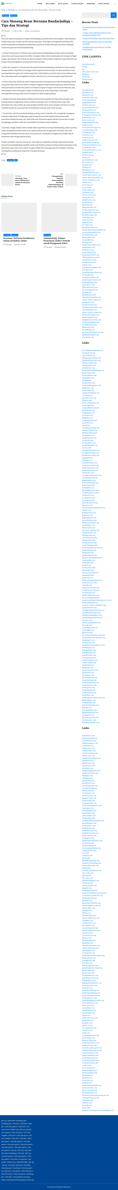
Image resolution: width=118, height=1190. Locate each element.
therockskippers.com (90, 290)
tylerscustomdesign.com (91, 127)
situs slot (11, 1135)
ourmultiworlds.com (89, 97)
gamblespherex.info (89, 555)
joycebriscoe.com (88, 765)
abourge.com (87, 910)
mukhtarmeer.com (89, 1010)
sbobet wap (15, 1129)
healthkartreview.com (90, 978)
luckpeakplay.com (89, 690)
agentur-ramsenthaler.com (92, 557)
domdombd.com (88, 665)
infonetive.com (88, 250)
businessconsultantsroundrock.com (95, 1095)
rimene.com (86, 265)
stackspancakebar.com (90, 277)
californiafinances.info (90, 257)
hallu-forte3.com (88, 285)
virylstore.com (87, 135)
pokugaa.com (87, 707)
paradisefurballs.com (90, 445)
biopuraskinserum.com (90, 255)
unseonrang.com (88, 500)
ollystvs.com (86, 510)
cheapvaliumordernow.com (92, 617)
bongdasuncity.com (89, 438)
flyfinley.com (87, 400)
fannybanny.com (88, 675)
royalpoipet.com (88, 640)
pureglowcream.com (89, 227)
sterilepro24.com (88, 592)
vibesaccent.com (88, 755)
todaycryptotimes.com (90, 1043)
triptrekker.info (88, 562)
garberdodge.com (88, 117)
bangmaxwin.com (88, 247)
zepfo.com (86, 1033)
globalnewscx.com (89, 513)
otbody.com (86, 182)
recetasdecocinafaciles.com (92, 895)
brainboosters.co (88, 760)
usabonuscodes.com (89, 1045)
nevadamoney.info (89, 262)
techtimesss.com (88, 132)
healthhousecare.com (90, 975)
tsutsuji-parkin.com (89, 885)
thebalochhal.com (89, 750)
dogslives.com (87, 515)
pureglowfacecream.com (91, 212)
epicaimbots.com (88, 950)
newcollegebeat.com (90, 785)
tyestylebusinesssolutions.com (93, 637)
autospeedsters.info (89, 542)
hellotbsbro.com (88, 488)
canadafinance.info (89, 260)
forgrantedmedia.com (90, 122)
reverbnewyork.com (89, 788)
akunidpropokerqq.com (90, 860)
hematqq (26, 1165)
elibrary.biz (86, 868)
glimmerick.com (88, 780)
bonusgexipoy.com (89, 657)
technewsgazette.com (90, 210)
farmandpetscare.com (90, 490)
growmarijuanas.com (90, 470)
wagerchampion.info (90, 545)
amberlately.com (88, 763)
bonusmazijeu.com (89, 650)
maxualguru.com (88, 435)
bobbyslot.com (87, 418)
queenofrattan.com (89, 520)
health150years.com (89, 140)
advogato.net (87, 165)
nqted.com (86, 1015)
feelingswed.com (88, 960)
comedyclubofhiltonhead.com (93, 610)
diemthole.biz (87, 202)
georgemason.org (88, 353)
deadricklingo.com (89, 550)
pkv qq (3, 1120)
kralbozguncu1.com (89, 998)
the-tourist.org (87, 162)
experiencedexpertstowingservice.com (96, 600)
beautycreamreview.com (91, 930)
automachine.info (88, 540)
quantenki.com (87, 577)
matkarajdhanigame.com (91, 385)
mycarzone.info (88, 570)
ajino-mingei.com (89, 815)
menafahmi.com (88, 1008)
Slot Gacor (63, 4)
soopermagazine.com (90, 1053)
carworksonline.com (89, 130)
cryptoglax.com (88, 808)
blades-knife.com (88, 528)
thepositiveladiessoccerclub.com (94, 893)
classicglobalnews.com (90, 1098)
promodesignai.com (89, 1070)
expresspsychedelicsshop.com (93, 955)
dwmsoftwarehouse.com (91, 945)
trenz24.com (87, 187)
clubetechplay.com (89, 662)
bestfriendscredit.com (90, 865)
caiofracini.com (88, 495)
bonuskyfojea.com (89, 652)
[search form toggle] (115, 3)
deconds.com (87, 1105)
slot (16, 160)
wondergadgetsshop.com (91, 848)
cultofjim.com (87, 778)
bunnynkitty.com (88, 237)
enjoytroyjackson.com (90, 948)
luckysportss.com (88, 687)
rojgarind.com (87, 458)
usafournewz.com (88, 748)
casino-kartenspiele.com (91, 175)
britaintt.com (87, 1103)
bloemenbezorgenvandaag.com (93, 230)
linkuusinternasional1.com (92, 840)
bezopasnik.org (87, 240)
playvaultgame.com (89, 710)
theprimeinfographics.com (92, 615)
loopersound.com (88, 800)
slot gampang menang (21, 1177)
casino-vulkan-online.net (91, 300)
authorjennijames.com (90, 880)
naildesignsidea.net (89, 898)
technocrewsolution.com (91, 145)
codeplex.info (87, 855)
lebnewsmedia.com (89, 835)
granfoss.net (86, 292)
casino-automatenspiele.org (92, 177)
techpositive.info (88, 498)
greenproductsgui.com (90, 453)
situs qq (13, 1150)
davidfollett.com (88, 783)
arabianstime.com (89, 923)
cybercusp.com (87, 1100)
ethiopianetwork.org (90, 478)
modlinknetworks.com (90, 682)
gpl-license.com (88, 970)
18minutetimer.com (89, 463)
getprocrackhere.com (90, 670)
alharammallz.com (89, 915)
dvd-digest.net (87, 270)
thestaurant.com (88, 642)
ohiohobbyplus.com (89, 810)
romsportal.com (88, 715)
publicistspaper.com (89, 1073)
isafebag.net (86, 167)
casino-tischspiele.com (91, 180)
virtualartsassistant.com (91, 612)
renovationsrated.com (90, 1060)
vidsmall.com (87, 585)
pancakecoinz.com (89, 398)
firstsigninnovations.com (91, 115)
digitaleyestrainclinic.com (92, 307)
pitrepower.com (88, 302)
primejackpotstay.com (90, 705)
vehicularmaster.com (90, 753)
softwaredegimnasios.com (92, 1050)
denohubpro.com (88, 525)
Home (40, 4)
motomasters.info (88, 567)
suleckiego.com (88, 337)
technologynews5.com (90, 1035)
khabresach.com (88, 327)
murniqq (19, 1165)
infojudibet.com (88, 378)
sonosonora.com (88, 838)
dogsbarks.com (87, 943)
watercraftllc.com (88, 908)
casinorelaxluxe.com (90, 660)
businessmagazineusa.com (92, 580)
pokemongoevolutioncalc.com (93, 697)
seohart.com (86, 1065)
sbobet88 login (22, 1162)
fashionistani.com (89, 958)
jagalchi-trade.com (89, 798)
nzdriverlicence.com (90, 1018)
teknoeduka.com (88, 1038)
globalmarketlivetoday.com (92, 968)
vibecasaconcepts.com (90, 572)
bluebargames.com (89, 110)
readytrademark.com (90, 1058)
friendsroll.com (88, 843)
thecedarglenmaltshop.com (92, 350)
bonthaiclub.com (88, 828)
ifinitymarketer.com (89, 677)
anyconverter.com (89, 195)
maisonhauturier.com (90, 1003)
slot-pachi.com (87, 440)
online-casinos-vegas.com (92, 312)
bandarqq (85, 74)
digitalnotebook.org (89, 433)
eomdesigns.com (88, 560)
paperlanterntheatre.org (91, 903)
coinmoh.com (87, 933)
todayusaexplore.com (90, 743)
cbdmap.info (86, 380)
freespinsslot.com (89, 443)
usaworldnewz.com (89, 740)
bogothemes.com (88, 813)
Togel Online (103, 4)
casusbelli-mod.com (89, 830)
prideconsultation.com (90, 403)
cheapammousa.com (89, 890)
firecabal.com (87, 963)
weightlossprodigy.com (90, 428)
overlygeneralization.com (91, 475)
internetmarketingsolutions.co (93, 508)
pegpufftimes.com (89, 102)
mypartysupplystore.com (91, 770)
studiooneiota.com (89, 532)
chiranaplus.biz (87, 275)
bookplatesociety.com (90, 833)
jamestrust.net (87, 185)
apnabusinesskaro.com (90, 335)
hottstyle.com (87, 988)
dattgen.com (87, 938)
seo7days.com (87, 225)
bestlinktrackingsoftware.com (93, 645)
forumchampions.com (90, 107)
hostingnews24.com (89, 985)
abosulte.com (87, 1078)
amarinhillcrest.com (89, 160)
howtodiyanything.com (90, 990)
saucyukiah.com (88, 90)
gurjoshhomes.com (89, 823)
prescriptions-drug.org (90, 142)
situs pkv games (11, 1126)
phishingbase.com (89, 700)
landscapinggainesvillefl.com (93, 1000)
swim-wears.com (88, 120)
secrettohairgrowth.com (91, 232)
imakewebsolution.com (91, 393)
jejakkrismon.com (89, 200)
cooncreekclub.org (89, 100)
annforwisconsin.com (90, 773)
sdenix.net (86, 157)
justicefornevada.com (90, 483)
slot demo (14, 1159)
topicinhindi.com (88, 355)
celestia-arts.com (88, 105)
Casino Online (77, 4)
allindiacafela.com (89, 295)
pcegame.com (87, 1023)
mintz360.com (87, 423)
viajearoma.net (87, 883)
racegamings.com (88, 702)
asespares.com (87, 920)
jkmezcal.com (87, 632)
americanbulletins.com (90, 918)
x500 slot (21, 1126)
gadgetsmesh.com (89, 480)
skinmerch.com (88, 790)
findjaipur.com (87, 775)
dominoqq (86, 76)
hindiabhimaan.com (89, 325)
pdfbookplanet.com (89, 518)
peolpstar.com (87, 125)
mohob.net (86, 425)
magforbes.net (87, 152)
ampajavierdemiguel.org (91, 758)
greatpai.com (87, 900)
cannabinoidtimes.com (90, 450)
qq (83, 69)
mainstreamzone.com (90, 468)
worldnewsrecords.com (90, 590)
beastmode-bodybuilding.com (93, 370)
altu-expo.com (87, 878)
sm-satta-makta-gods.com (92, 1048)
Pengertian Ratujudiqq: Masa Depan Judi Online (98, 38)
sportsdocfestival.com (90, 717)
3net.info (85, 853)
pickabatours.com (88, 368)
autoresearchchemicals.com (92, 332)
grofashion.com (88, 695)
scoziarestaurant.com (90, 1063)
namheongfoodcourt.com (91, 280)
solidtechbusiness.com (90, 595)
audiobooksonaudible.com (92, 1085)
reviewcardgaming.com (91, 597)
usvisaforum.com (88, 793)
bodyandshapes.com (89, 1093)
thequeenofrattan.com (90, 523)
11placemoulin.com (89, 420)
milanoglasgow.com (89, 282)
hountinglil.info (88, 405)
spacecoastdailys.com (90, 1055)
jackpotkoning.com (89, 680)
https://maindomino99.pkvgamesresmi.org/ (17, 1180)
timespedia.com (88, 197)
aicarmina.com (87, 768)
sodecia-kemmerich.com (91, 622)
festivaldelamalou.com (90, 112)
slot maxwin (6, 1132)
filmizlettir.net (87, 95)
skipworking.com (88, 190)
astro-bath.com (87, 873)
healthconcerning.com (90, 455)
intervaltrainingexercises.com (93, 635)
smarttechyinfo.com (89, 430)
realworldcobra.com (89, 537)
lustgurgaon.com (88, 413)
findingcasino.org (88, 535)
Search (114, 15)
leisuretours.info (88, 485)
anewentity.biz (87, 220)
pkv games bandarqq (9, 1153)
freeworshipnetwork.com (91, 905)
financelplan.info (88, 373)
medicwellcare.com (89, 582)
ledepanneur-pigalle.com (91, 267)
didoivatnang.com (89, 940)
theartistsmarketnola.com (92, 272)
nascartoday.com (88, 1013)
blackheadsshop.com (90, 602)
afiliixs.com (86, 913)
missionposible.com (89, 310)
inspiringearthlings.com (91, 993)
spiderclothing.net (89, 845)
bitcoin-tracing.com (89, 1090)
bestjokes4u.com (88, 410)
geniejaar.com (87, 415)
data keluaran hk (88, 64)
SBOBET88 (90, 4)
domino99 (11, 1120)
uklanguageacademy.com (91, 358)
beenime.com (87, 620)
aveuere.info (86, 448)
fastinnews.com (88, 672)
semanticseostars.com (90, 465)
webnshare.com (88, 473)
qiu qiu (84, 66)
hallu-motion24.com (90, 287)
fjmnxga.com (87, 242)
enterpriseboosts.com (90, 172)
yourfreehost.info (88, 818)
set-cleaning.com (88, 1068)
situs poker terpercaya (90, 71)
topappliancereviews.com (91, 320)
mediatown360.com (89, 305)
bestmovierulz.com (89, 795)
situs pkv (16, 1123)
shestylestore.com (89, 720)
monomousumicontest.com (92, 547)
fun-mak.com (87, 625)
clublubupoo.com (88, 647)
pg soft (28, 1129)
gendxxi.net (86, 565)
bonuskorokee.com (89, 655)
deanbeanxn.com (88, 383)
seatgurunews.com (89, 850)
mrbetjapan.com (88, 217)
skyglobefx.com (88, 552)
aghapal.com (87, 875)
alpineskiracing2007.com (91, 297)
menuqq (11, 1165)
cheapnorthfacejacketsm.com (93, 820)
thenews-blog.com (89, 1040)
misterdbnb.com (88, 630)
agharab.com (87, 888)
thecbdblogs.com (88, 330)
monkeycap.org (88, 155)
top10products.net (89, 365)
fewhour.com (87, 460)
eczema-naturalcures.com (92, 870)
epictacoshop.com (89, 252)
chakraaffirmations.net (90, 408)
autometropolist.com (90, 928)
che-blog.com (87, 395)
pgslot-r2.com (87, 1025)
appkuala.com (87, 222)
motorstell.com (88, 137)
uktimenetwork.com (89, 738)
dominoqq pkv (87, 79)
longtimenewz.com (89, 685)
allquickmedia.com (89, 207)
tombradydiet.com (89, 825)
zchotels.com (87, 1030)
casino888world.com (90, 627)
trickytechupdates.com (90, 322)
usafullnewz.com (88, 735)
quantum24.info (88, 575)
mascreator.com (88, 1005)
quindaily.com (87, 1075)
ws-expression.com (89, 1028)
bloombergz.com (88, 170)
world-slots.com (88, 390)
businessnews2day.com (90, 587)
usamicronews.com (89, 692)
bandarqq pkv (21, 1120)
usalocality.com (88, 745)
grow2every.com (88, 973)
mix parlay (23, 1159)
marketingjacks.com (89, 317)
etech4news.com (88, 953)
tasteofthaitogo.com (89, 235)
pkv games (10, 160)
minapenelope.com (89, 803)
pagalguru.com (87, 1020)
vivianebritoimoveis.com (91, 150)
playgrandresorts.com (90, 712)
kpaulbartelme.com (89, 607)
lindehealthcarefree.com (91, 360)
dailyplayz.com (87, 667)
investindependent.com (91, 995)
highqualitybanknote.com (91, 983)
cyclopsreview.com (89, 935)
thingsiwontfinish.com (90, 722)
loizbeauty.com (87, 192)
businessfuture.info (89, 375)
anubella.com (87, 1083)
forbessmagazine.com (90, 965)
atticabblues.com (88, 925)
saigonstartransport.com (91, 245)
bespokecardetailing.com (91, 863)
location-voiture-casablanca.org (94, 605)
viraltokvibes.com (88, 147)
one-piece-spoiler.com (90, 530)
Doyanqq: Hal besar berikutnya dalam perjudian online (18, 239)
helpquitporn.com (89, 980)
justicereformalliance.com (92, 805)
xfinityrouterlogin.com (90, 315)
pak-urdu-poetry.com (90, 503)
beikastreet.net (88, 92)
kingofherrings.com (89, 215)
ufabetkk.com (87, 205)
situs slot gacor (17, 1132)
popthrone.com (88, 388)
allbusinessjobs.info (89, 363)
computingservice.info (90, 493)
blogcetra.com (87, 505)
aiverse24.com (87, 1080)
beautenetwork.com (89, 1088)
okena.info (86, 858)
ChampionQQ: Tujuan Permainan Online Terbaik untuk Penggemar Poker (57, 240)
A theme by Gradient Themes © (59, 1187)
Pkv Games (50, 4)
